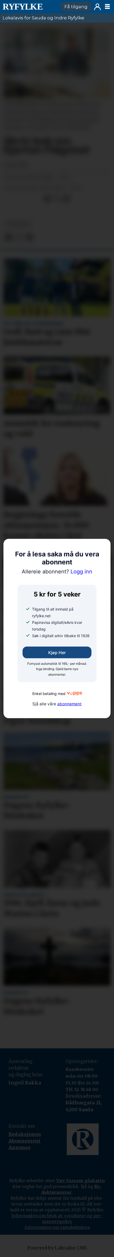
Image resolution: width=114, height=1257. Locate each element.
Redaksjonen (24, 1134)
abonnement (69, 703)
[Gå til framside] (29, 6)
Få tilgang (75, 6)
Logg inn (97, 6)
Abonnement (24, 1141)
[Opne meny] (107, 7)
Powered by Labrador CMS (57, 1248)
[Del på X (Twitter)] (56, 198)
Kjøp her (57, 652)
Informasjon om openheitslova (57, 1227)
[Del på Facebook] (47, 198)
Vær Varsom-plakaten (80, 1180)
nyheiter (18, 224)
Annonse (19, 1147)
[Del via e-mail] (66, 198)
